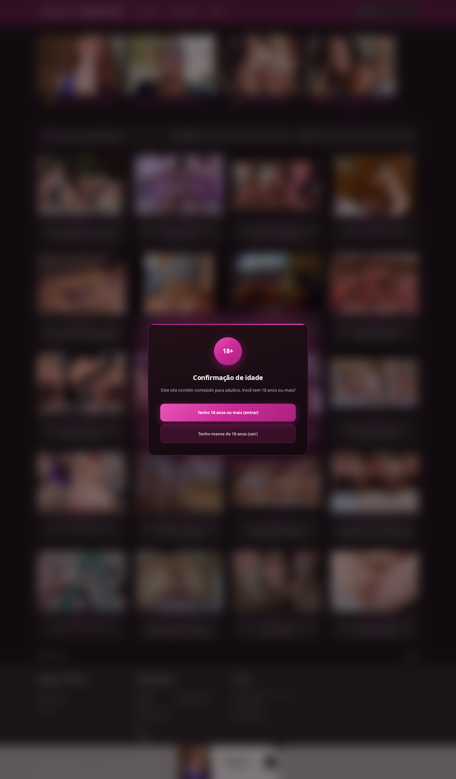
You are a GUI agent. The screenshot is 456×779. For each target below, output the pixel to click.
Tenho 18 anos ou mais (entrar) (228, 412)
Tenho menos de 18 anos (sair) (228, 434)
